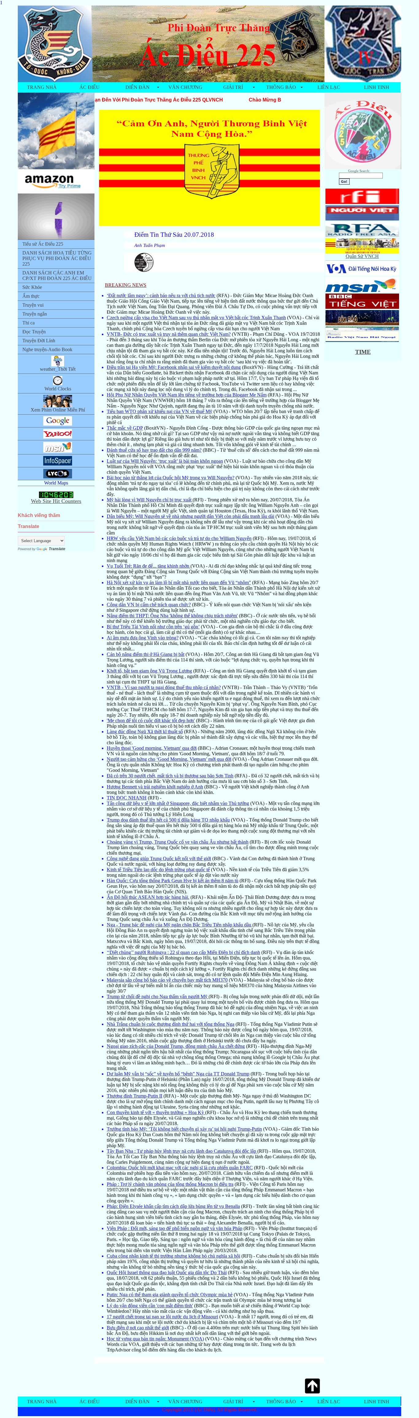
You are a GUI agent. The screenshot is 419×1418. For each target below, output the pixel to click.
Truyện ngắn (34, 313)
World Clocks (57, 388)
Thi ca (28, 322)
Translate (57, 549)
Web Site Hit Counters (56, 501)
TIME (363, 352)
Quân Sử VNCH (362, 256)
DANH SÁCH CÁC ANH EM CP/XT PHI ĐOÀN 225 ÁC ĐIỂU (57, 275)
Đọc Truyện (34, 331)
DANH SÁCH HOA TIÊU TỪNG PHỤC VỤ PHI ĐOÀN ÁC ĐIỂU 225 (57, 258)
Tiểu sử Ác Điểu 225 (42, 244)
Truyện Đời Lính (38, 340)
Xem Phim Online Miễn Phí (58, 409)
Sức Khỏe (32, 287)
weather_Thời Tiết (57, 369)
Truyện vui (33, 305)
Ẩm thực (31, 296)
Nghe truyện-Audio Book (47, 349)
